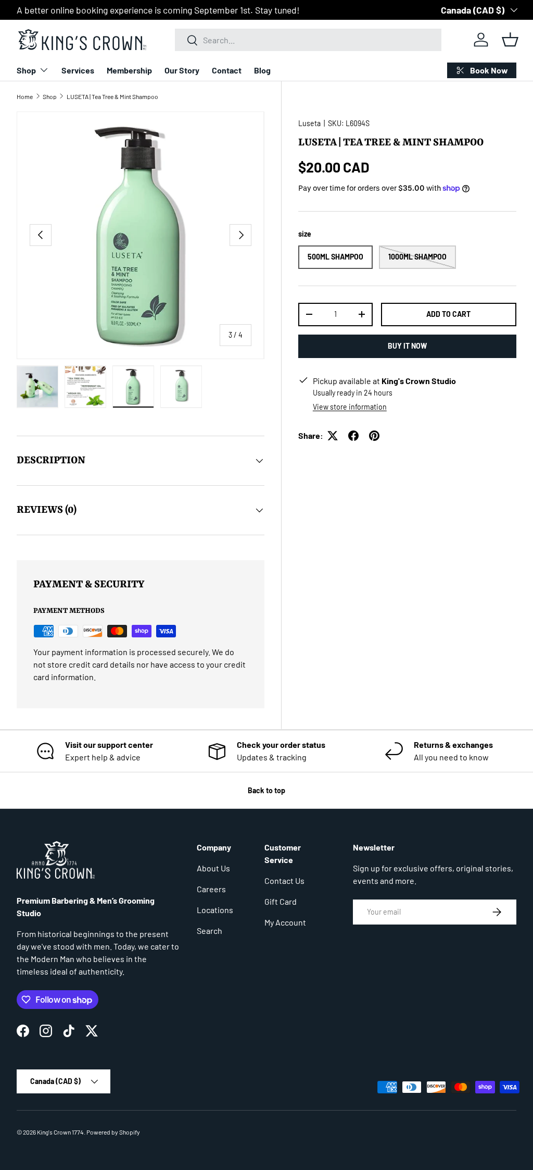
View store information (350, 406)
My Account (285, 922)
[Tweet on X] (332, 435)
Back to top (266, 790)
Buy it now (407, 345)
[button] (510, 39)
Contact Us (284, 880)
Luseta (309, 123)
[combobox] (308, 40)
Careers (211, 889)
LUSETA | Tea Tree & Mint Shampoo (112, 96)
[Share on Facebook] (353, 435)
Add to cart (448, 314)
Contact (227, 70)
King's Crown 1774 (60, 1132)
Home (25, 96)
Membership (129, 70)
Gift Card (280, 901)
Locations (215, 910)
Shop (50, 96)
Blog (262, 70)
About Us (213, 868)
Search (209, 930)
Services (77, 70)
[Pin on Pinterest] (374, 435)
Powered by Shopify (113, 1132)
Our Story (181, 70)
